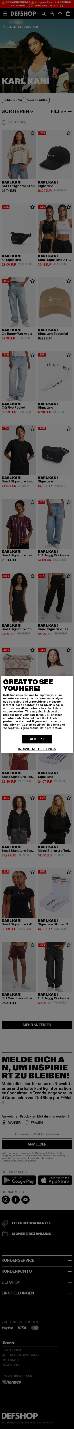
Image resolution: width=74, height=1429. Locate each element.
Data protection (51, 728)
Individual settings (37, 749)
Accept (37, 739)
